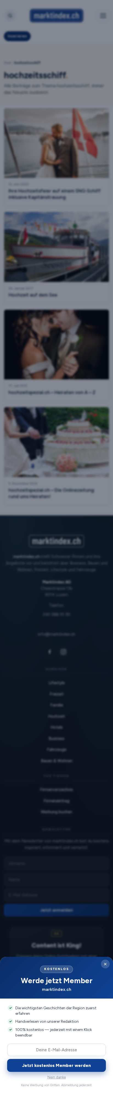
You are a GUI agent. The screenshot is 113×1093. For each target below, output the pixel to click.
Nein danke (56, 1077)
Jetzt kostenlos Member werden (56, 1065)
